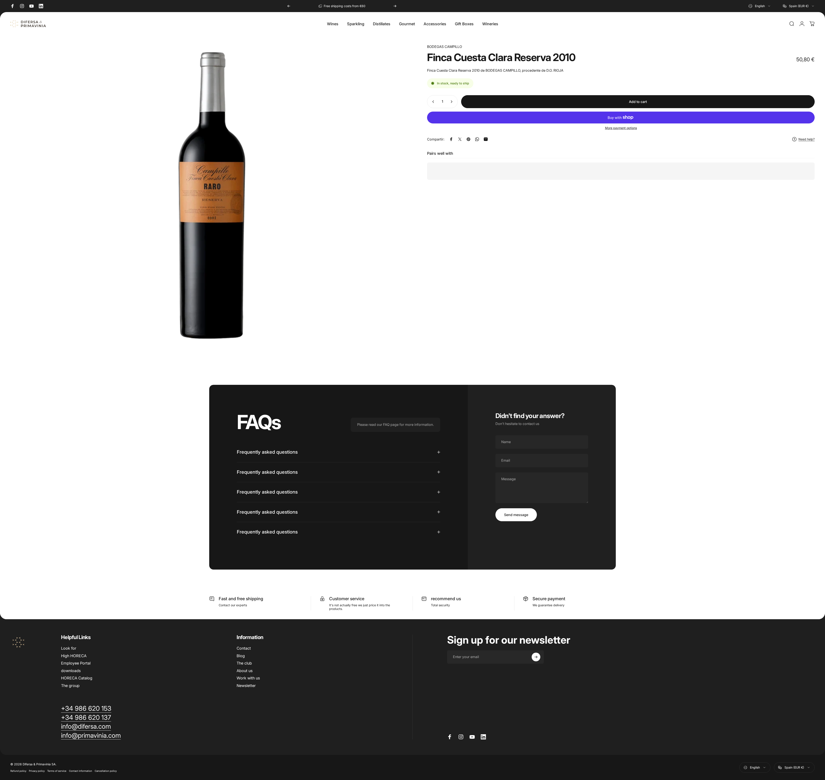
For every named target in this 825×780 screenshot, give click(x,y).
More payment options (621, 128)
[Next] (395, 6)
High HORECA (73, 656)
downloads (71, 670)
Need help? (806, 139)
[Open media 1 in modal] (212, 195)
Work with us (248, 678)
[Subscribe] (536, 657)
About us (245, 670)
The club (244, 663)
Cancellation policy (106, 770)
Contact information (80, 770)
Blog (241, 656)
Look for (68, 648)
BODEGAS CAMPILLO (444, 46)
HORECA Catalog (76, 678)
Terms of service (56, 770)
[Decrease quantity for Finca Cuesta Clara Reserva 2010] (432, 101)
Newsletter (246, 685)
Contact (244, 648)
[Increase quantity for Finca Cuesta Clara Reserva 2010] (452, 101)
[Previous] (289, 6)
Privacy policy (37, 770)
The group (70, 685)
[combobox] (759, 6)
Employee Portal (76, 663)
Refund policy (18, 770)
